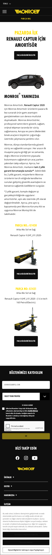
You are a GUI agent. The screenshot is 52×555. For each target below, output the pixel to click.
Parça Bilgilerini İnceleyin (26, 274)
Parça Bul (26, 19)
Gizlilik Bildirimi (33, 411)
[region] (26, 530)
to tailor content (27, 405)
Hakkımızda (9, 495)
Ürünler (8, 477)
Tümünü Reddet (26, 542)
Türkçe (5, 4)
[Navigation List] (5, 12)
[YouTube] (34, 458)
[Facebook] (17, 458)
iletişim (7, 504)
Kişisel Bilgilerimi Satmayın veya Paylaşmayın (26, 550)
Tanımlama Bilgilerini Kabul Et (26, 534)
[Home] (26, 12)
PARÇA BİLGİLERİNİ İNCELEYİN (26, 55)
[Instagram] (26, 458)
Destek (7, 486)
